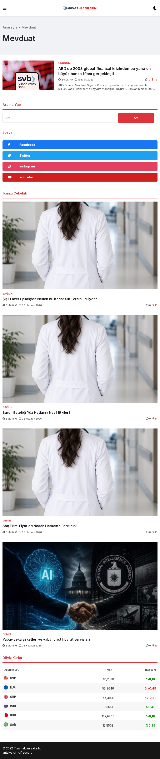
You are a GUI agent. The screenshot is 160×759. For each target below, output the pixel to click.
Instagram (27, 166)
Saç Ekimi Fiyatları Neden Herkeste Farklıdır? (39, 526)
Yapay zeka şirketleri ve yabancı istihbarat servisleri (46, 639)
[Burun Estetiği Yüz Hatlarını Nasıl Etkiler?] (80, 359)
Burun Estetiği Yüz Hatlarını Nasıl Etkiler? (36, 412)
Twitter (24, 155)
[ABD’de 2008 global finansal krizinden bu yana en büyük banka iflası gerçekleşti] (28, 75)
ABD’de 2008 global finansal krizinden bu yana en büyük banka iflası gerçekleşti (104, 71)
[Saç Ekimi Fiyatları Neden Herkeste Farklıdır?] (80, 472)
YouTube (26, 177)
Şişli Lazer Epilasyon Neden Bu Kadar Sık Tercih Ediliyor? (49, 299)
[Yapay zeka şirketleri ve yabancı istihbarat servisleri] (80, 586)
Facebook (27, 145)
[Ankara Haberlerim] (80, 8)
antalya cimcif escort (17, 752)
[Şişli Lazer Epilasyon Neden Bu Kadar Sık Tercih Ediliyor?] (80, 245)
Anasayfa (10, 27)
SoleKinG (67, 79)
